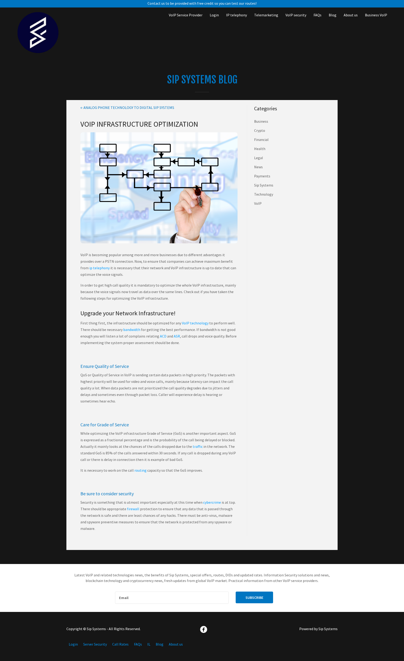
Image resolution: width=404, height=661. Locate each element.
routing (140, 470)
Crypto (259, 130)
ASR (177, 336)
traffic (198, 446)
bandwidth (131, 329)
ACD (163, 336)
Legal (258, 157)
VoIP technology (195, 323)
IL (148, 644)
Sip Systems (263, 185)
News (258, 167)
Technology (263, 194)
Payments (262, 176)
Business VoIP (376, 15)
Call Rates (120, 644)
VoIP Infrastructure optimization (139, 124)
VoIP (258, 203)
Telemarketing (266, 15)
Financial (261, 139)
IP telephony (236, 15)
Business (261, 121)
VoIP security (295, 15)
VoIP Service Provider (185, 15)
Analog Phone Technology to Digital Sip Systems (127, 107)
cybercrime (212, 502)
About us (351, 15)
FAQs (317, 15)
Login (214, 15)
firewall (133, 509)
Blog (332, 15)
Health (259, 148)
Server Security (95, 644)
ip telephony (99, 268)
